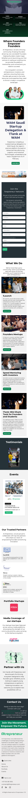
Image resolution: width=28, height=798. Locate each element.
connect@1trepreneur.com (10, 711)
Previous (2, 640)
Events (4, 771)
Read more (8, 512)
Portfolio (4, 769)
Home (4, 764)
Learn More (15, 163)
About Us (5, 767)
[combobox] (14, 240)
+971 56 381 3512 (7, 782)
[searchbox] (10, 240)
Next (25, 640)
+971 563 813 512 (8, 713)
